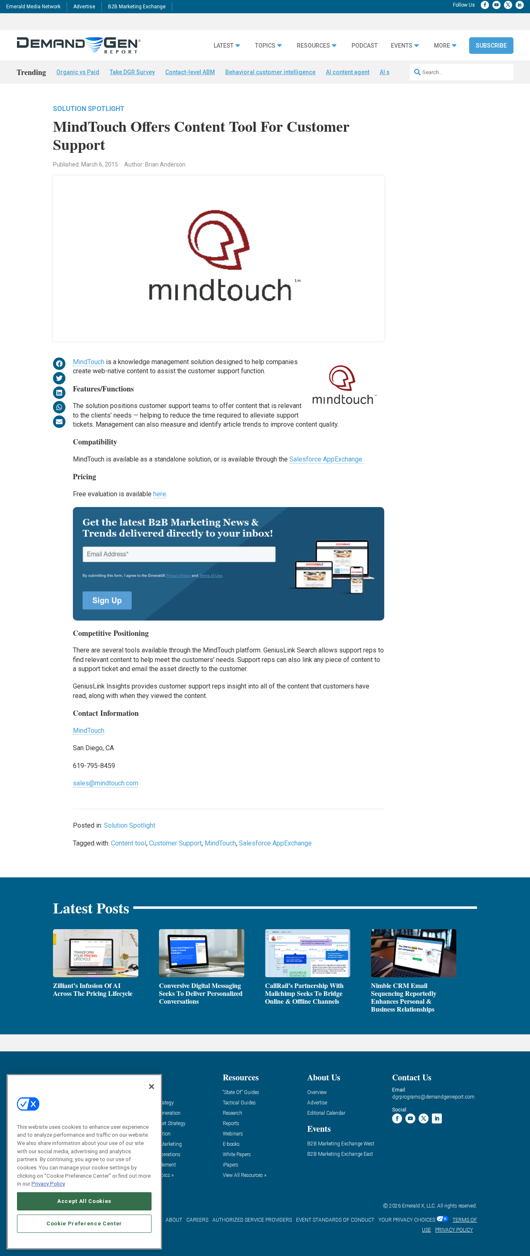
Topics (265, 46)
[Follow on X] (508, 5)
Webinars (233, 1134)
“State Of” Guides (241, 1092)
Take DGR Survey (132, 72)
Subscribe (491, 45)
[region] (84, 1161)
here (159, 494)
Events (401, 46)
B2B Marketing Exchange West (340, 1144)
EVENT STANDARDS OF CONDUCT (335, 1220)
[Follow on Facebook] (485, 5)
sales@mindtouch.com (105, 783)
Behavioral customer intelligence (270, 72)
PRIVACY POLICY (454, 1230)
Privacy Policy (48, 1184)
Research (232, 1113)
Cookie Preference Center (84, 1223)
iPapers (230, 1165)
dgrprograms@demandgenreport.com (433, 1097)
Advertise (84, 6)
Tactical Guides (239, 1103)
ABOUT (174, 1220)
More (442, 46)
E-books (231, 1144)
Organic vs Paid (77, 72)
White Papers (237, 1154)
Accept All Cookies (84, 1201)
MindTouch (88, 362)
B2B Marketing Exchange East (340, 1154)
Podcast (365, 46)
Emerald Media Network (33, 6)
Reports (231, 1123)
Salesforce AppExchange (275, 843)
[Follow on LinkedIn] (520, 5)
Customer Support (175, 843)
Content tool (128, 843)
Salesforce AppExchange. (326, 459)
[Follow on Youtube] (496, 5)
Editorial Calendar (326, 1113)
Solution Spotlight (89, 109)
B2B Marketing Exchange (137, 6)
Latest (224, 46)
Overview (317, 1092)
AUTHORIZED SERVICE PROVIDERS (252, 1220)
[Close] (151, 1086)
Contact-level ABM (190, 72)
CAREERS (197, 1220)
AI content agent (347, 72)
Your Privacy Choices (406, 1220)
